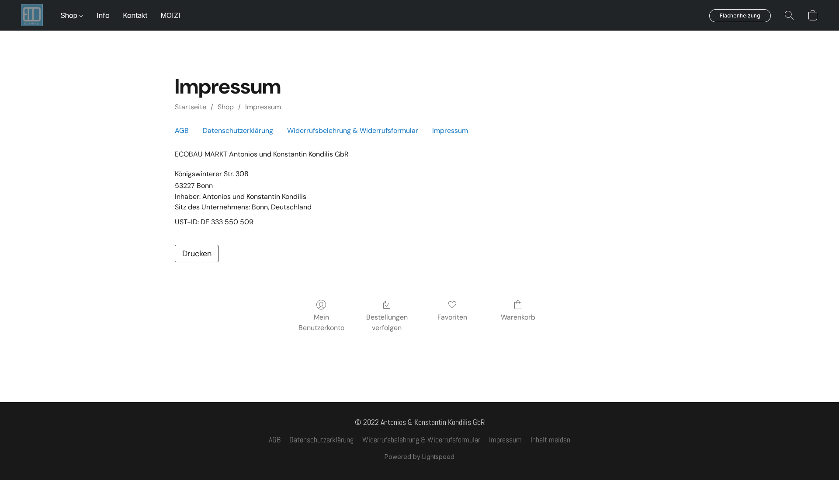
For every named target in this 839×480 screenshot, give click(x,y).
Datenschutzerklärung (238, 130)
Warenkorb (518, 317)
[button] (32, 15)
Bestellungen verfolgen (387, 322)
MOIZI (170, 15)
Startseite (190, 106)
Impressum (263, 106)
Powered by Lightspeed (419, 456)
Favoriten (452, 317)
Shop (69, 15)
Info (103, 15)
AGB (182, 130)
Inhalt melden (550, 440)
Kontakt (135, 15)
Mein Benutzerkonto (321, 322)
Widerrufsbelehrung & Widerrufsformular (352, 130)
